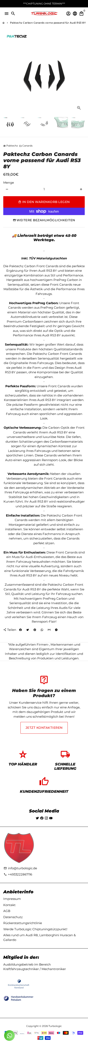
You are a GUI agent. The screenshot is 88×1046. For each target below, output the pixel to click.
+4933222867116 (18, 874)
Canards (26, 145)
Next (81, 73)
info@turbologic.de (20, 868)
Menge (8, 182)
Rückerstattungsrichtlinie (22, 923)
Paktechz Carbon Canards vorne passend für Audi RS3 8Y (48, 22)
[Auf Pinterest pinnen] (35, 630)
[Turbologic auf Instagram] (46, 818)
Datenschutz (13, 917)
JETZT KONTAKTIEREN (44, 728)
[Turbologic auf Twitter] (37, 818)
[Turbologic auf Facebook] (41, 818)
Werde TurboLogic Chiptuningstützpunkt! (35, 929)
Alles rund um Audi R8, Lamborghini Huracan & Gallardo (39, 937)
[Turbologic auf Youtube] (50, 818)
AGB (6, 911)
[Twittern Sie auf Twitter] (27, 630)
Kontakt (9, 905)
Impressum (12, 899)
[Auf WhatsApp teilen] (42, 630)
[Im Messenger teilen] (56, 630)
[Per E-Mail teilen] (49, 630)
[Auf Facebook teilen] (20, 630)
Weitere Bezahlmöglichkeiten (46, 220)
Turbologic (55, 1026)
